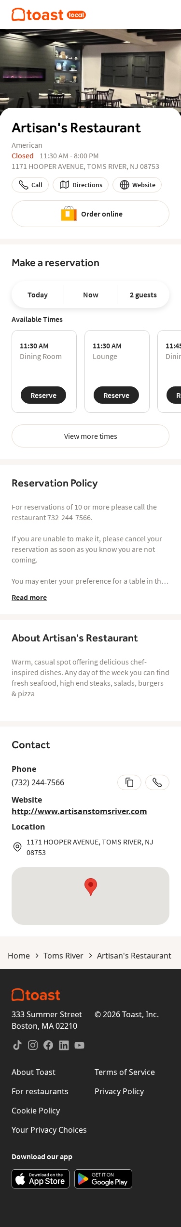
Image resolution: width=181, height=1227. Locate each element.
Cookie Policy (36, 1110)
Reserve (43, 395)
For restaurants (40, 1091)
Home (19, 955)
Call (36, 184)
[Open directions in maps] (90, 896)
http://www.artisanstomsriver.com (79, 811)
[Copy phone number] (129, 782)
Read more (29, 597)
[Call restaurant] (157, 782)
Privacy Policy (119, 1091)
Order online (102, 213)
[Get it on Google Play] (103, 1179)
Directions (87, 184)
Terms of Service (125, 1072)
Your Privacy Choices (49, 1130)
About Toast (34, 1072)
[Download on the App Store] (41, 1179)
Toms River (63, 955)
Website (143, 184)
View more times (90, 436)
